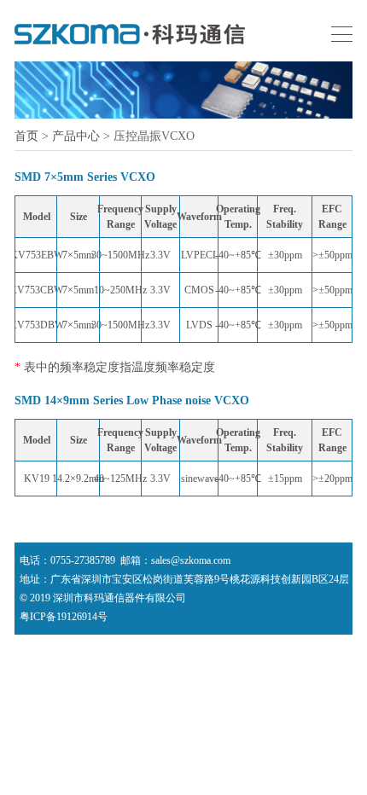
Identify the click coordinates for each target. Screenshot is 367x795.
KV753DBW (36, 325)
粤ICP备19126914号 (64, 617)
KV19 (37, 479)
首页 (26, 136)
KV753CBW (36, 290)
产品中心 (76, 136)
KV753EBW (36, 255)
